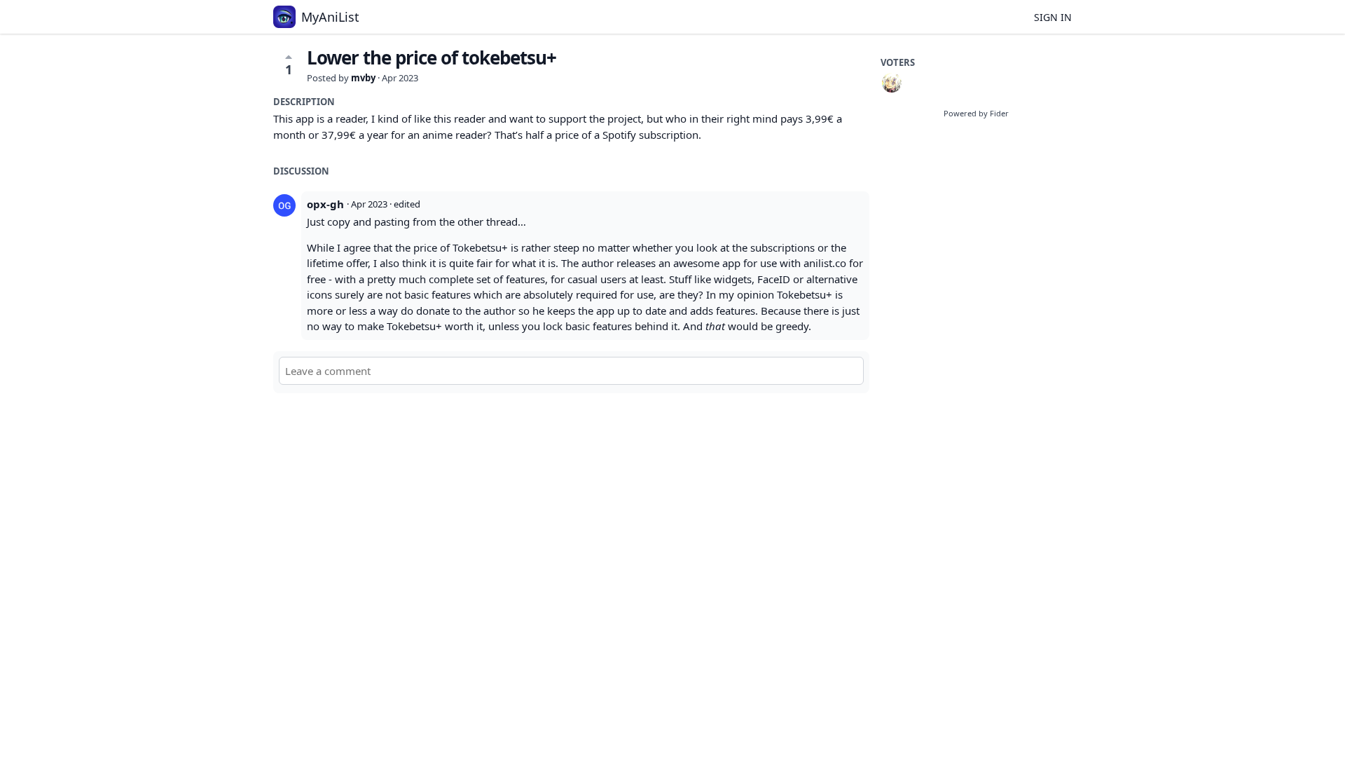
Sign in (1053, 17)
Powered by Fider (976, 113)
